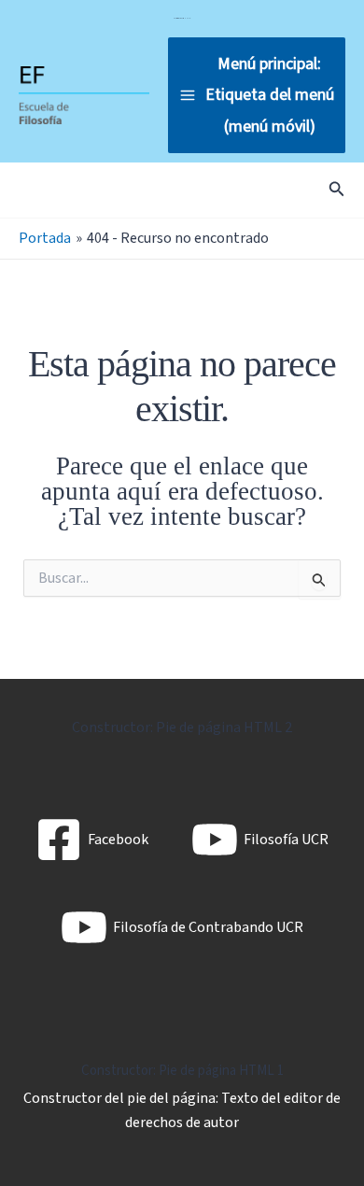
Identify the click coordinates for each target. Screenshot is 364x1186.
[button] (337, 190)
